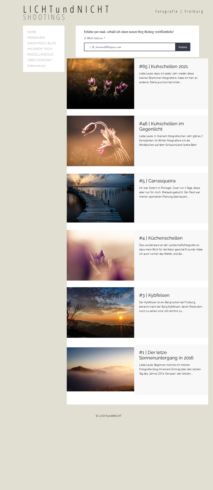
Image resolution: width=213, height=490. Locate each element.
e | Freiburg (190, 11)
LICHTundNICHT (77, 9)
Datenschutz (36, 66)
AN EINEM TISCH (39, 49)
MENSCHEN (36, 38)
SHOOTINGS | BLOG (41, 43)
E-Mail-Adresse (94, 38)
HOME (31, 32)
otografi (167, 11)
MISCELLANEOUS (40, 54)
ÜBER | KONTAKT (39, 60)
